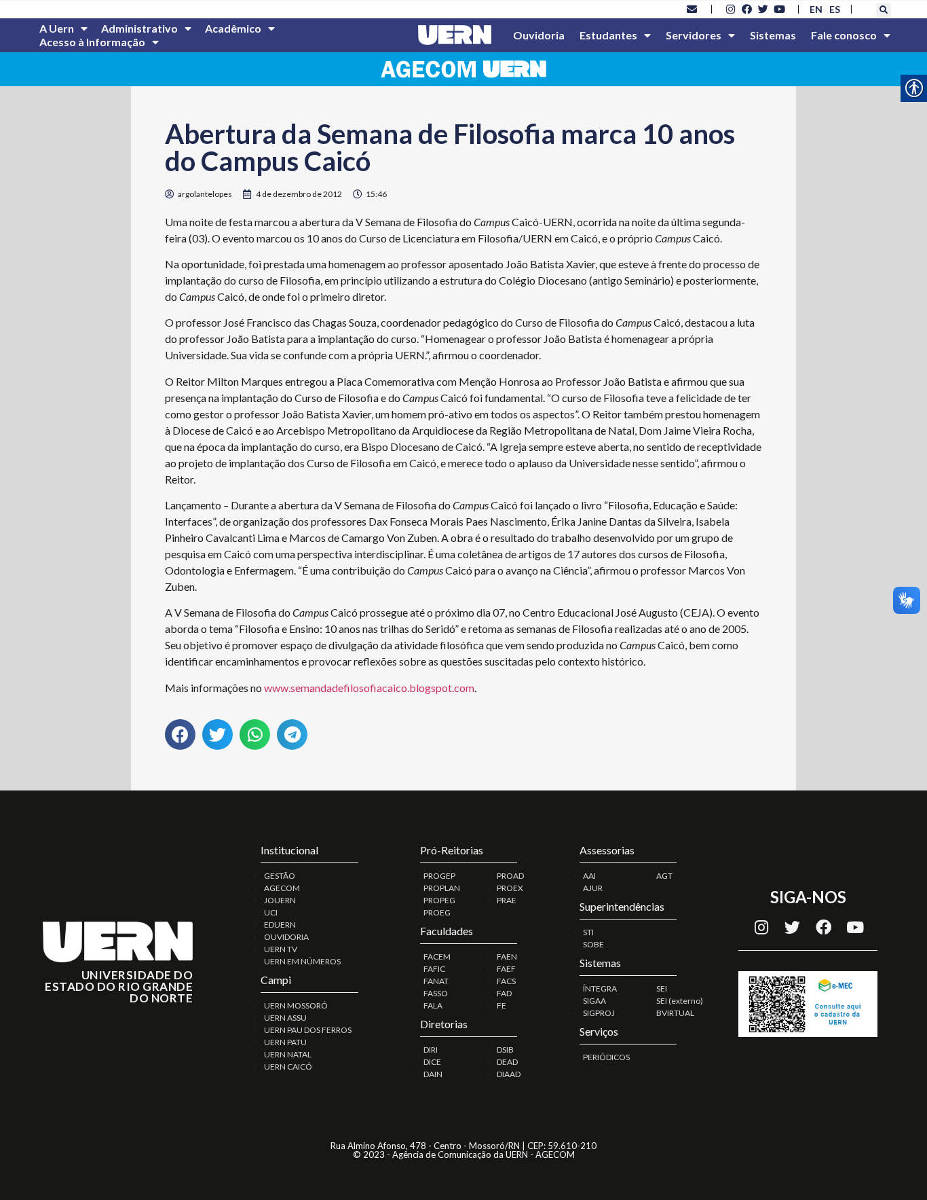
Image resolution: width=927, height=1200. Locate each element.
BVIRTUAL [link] (675, 1013)
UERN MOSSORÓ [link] (296, 1005)
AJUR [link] (593, 888)
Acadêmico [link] (233, 28)
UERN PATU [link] (285, 1042)
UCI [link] (271, 912)
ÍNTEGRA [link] (600, 988)
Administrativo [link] (139, 28)
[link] (692, 9)
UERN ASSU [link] (285, 1018)
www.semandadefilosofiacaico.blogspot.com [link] (369, 687)
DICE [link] (432, 1062)
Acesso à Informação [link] (92, 41)
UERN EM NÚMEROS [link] (302, 961)
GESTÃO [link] (279, 876)
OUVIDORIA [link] (286, 937)
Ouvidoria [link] (539, 35)
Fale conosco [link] (844, 35)
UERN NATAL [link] (287, 1054)
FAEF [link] (506, 969)
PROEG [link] (437, 912)
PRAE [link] (506, 900)
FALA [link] (432, 1005)
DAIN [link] (432, 1074)
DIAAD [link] (509, 1074)
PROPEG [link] (439, 900)
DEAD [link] (507, 1062)
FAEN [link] (507, 956)
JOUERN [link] (280, 900)
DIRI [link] (430, 1049)
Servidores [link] (693, 35)
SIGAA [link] (594, 1001)
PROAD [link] (510, 876)
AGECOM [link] (282, 888)
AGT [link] (664, 876)
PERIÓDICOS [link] (606, 1057)
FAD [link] (504, 993)
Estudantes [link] (608, 35)
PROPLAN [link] (441, 888)
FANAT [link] (436, 981)
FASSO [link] (435, 993)
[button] (883, 10)
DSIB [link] (505, 1049)
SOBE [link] (593, 944)
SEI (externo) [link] (679, 1001)
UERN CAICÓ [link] (288, 1066)
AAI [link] (589, 876)
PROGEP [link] (439, 876)
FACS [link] (506, 981)
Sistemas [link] (773, 35)
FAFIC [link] (434, 969)
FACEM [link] (437, 956)
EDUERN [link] (280, 925)
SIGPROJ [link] (599, 1013)
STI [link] (588, 932)
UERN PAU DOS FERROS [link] (308, 1030)
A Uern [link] (56, 28)
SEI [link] (661, 988)
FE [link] (501, 1005)
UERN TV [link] (280, 949)
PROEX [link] (510, 888)
